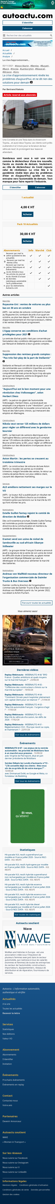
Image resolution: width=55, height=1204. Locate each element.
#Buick (6, 68)
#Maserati (40, 68)
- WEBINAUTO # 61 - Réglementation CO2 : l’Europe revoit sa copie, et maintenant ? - (27, 727)
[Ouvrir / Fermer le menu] (5, 35)
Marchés (6, 301)
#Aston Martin (22, 65)
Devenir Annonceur (12, 1121)
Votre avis (7, 1105)
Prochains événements (14, 1079)
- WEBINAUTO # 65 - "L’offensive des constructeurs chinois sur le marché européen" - (26, 687)
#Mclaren (7, 72)
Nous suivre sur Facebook (15, 1158)
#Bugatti (44, 65)
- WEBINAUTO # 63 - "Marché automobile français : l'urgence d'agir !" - (27, 707)
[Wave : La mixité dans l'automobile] (27, 939)
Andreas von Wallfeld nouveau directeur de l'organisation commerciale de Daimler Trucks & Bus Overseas (27, 577)
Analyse (6, 56)
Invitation (7, 1063)
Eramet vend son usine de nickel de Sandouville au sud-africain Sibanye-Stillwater (23, 542)
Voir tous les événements (27, 734)
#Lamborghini (27, 68)
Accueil (6, 50)
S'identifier (27, 22)
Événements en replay (13, 1084)
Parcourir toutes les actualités (36, 602)
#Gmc (16, 72)
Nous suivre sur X (11, 1167)
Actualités (7, 53)
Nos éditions (9, 1033)
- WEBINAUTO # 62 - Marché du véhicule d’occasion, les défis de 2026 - (25, 717)
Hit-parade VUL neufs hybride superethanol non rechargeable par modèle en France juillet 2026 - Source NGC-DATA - (27, 877)
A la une (6, 1003)
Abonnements (9, 1054)
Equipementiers (9, 535)
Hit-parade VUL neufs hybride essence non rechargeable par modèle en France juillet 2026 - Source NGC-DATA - (27, 897)
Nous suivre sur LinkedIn (15, 1172)
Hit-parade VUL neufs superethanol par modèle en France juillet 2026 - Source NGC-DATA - (26, 857)
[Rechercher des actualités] (51, 35)
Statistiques (8, 1029)
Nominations (8, 509)
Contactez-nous (10, 1100)
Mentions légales (10, 1185)
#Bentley (34, 65)
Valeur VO (7, 1038)
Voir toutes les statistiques (27, 914)
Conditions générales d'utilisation (33, 1185)
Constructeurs (9, 385)
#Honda (14, 68)
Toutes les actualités (12, 1008)
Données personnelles (40, 1189)
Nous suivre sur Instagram (15, 1162)
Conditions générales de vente (16, 1189)
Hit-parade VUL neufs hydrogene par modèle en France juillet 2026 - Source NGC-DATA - (27, 867)
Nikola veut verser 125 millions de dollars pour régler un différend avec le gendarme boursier (27, 427)
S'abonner (27, 28)
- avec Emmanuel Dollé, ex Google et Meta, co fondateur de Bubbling (26, 769)
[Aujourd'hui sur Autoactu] (27, 15)
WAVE (5, 1137)
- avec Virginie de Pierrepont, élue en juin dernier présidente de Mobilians (27, 753)
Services (6, 484)
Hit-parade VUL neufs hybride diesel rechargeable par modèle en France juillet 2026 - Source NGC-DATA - (27, 907)
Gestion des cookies (11, 1194)
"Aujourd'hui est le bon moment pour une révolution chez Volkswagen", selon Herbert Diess (27, 392)
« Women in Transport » (14, 1142)
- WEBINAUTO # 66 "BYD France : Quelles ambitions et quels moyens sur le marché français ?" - (26, 677)
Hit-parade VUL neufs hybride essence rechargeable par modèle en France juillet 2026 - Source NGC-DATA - (27, 887)
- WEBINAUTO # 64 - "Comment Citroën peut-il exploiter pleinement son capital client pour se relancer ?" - (27, 697)
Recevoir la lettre (11, 1013)
